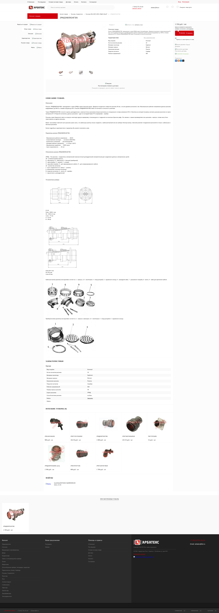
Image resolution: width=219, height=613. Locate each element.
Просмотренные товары (109, 499)
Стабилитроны (5, 584)
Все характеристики (149, 37)
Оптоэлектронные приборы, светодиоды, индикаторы (16, 567)
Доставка (68, 2)
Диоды (3, 553)
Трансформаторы (6, 593)
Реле (3, 579)
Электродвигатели (7, 596)
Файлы (33, 47)
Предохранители (6, 544)
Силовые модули (6, 582)
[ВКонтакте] (176, 61)
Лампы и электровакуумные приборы (11, 558)
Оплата (76, 2)
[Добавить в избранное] (104, 24)
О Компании (30, 2)
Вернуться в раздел (22, 24)
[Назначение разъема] (61, 381)
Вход (179, 1)
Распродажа (48, 544)
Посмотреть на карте (139, 554)
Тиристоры (5, 587)
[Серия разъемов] (58, 392)
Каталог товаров (34, 16)
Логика (4, 561)
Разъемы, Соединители (8, 573)
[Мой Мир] (181, 61)
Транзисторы (5, 590)
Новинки (47, 547)
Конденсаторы (5, 555)
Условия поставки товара (56, 2)
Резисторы (5, 576)
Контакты (83, 2)
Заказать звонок (136, 8)
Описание (30, 33)
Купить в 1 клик (189, 39)
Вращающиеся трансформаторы (10, 550)
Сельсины (4, 547)
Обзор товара (27, 29)
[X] (183, 61)
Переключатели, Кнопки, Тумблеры (11, 570)
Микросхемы (5, 564)
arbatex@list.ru (200, 544)
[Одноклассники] (178, 61)
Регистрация (185, 1)
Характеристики (26, 38)
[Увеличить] (76, 45)
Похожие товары (25, 43)
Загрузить (90, 398)
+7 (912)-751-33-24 (23, 610)
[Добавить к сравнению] (104, 28)
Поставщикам (42, 2)
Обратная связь (9, 610)
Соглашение (92, 2)
